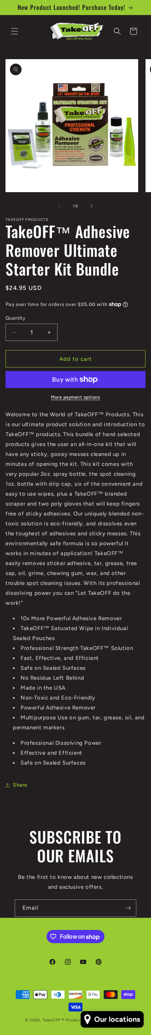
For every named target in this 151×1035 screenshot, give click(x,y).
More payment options (75, 397)
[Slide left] (59, 206)
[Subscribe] (128, 908)
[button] (15, 31)
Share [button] (20, 785)
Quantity (15, 318)
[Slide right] (92, 206)
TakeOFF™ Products (63, 1020)
